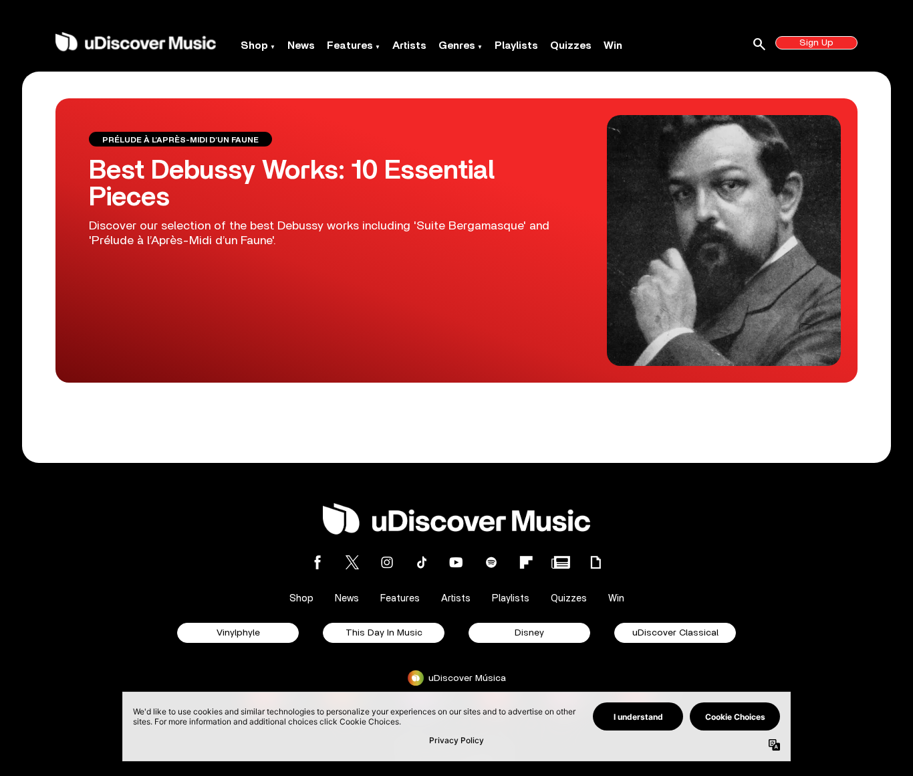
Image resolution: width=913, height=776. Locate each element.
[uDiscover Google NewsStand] (560, 562)
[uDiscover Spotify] (491, 562)
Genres (456, 45)
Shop (254, 45)
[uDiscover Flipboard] (526, 562)
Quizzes (571, 45)
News (301, 45)
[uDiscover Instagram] (387, 562)
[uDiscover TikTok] (421, 562)
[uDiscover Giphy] (595, 562)
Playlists (516, 45)
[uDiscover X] (352, 562)
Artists (409, 45)
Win (613, 45)
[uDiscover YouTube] (456, 562)
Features (350, 45)
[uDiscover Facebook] (317, 562)
